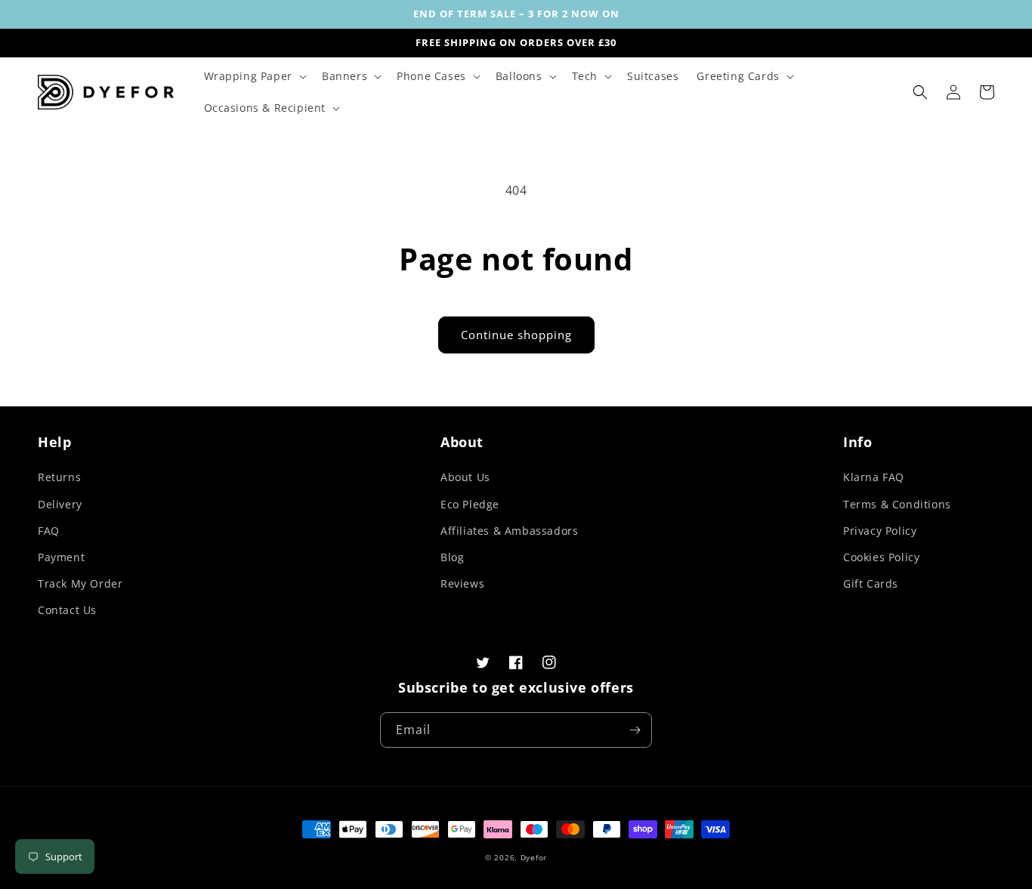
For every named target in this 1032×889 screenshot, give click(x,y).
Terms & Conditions (897, 504)
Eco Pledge (469, 504)
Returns (59, 477)
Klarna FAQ (873, 477)
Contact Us (67, 610)
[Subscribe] (634, 730)
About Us (465, 477)
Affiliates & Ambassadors (509, 530)
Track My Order (80, 583)
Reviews (462, 583)
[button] (254, 76)
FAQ (49, 530)
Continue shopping (516, 334)
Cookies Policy (881, 557)
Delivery (60, 504)
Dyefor (534, 857)
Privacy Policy (879, 530)
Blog (452, 557)
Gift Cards (870, 583)
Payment (61, 557)
